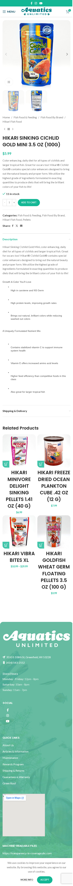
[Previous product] (5, 129)
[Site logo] (36, 11)
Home (6, 117)
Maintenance (10, 757)
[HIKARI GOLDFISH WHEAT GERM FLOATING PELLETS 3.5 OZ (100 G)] (53, 532)
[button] (6, 54)
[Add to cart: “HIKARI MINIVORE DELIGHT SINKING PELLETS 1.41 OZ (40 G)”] (6, 464)
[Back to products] (9, 129)
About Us (8, 745)
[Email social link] (21, 226)
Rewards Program (13, 764)
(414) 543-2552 (15, 662)
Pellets (27, 219)
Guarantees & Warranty (16, 777)
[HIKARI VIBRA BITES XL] (19, 532)
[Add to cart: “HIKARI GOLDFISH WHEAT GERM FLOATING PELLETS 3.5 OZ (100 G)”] (40, 545)
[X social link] (17, 226)
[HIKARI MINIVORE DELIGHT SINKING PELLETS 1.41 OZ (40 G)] (19, 451)
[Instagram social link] (36, 3)
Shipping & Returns (13, 770)
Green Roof (9, 783)
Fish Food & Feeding (25, 117)
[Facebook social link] (32, 3)
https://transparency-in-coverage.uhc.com (27, 853)
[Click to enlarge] (9, 82)
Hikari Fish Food (12, 121)
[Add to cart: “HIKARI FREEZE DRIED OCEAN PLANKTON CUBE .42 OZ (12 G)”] (40, 464)
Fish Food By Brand (52, 117)
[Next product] (13, 129)
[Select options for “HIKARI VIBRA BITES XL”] (6, 545)
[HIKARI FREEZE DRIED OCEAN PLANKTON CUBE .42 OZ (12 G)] (53, 451)
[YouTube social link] (40, 3)
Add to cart (28, 202)
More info (27, 879)
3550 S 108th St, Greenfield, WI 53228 (28, 657)
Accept (44, 879)
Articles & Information (16, 751)
